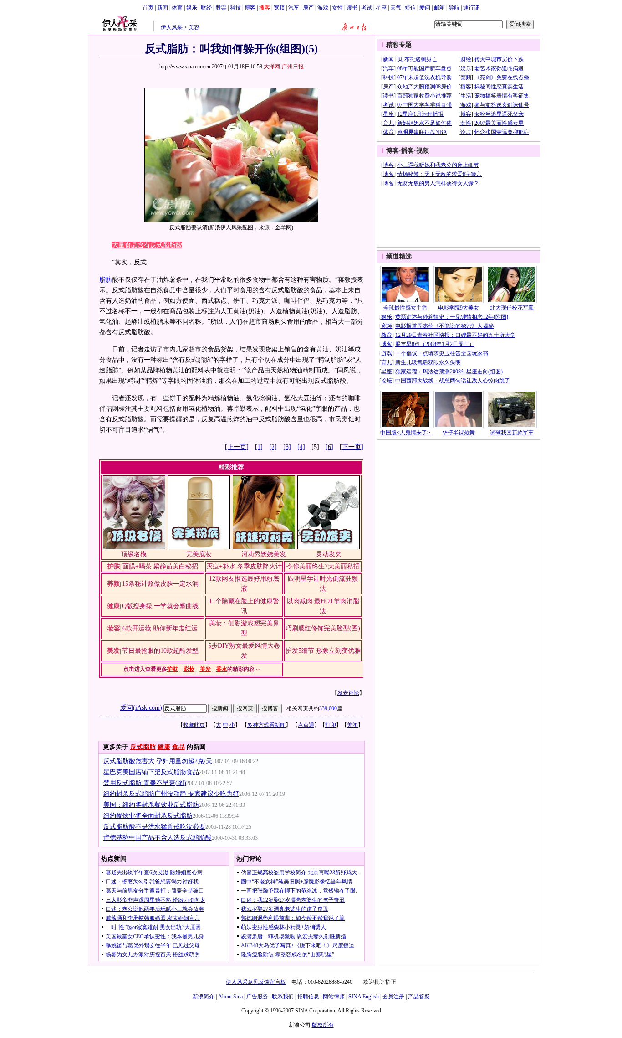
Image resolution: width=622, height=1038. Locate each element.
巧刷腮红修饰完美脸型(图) (323, 628)
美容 (194, 27)
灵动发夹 (329, 554)
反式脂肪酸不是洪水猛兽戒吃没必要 (154, 826)
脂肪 (105, 279)
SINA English (363, 996)
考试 (366, 8)
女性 (337, 8)
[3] (287, 447)
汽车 (293, 8)
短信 (410, 8)
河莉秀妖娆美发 (263, 554)
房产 (308, 8)
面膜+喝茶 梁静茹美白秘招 (160, 566)
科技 (235, 8)
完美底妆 (199, 554)
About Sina (230, 996)
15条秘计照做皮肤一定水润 (160, 583)
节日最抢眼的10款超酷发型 (160, 650)
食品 (178, 747)
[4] (301, 447)
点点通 (306, 725)
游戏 (322, 8)
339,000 (328, 708)
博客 (250, 8)
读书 (352, 8)
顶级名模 (134, 554)
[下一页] (351, 447)
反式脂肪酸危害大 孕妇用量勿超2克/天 (157, 761)
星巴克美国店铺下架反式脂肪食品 (151, 772)
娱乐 (191, 8)
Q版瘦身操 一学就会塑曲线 (160, 606)
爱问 (424, 8)
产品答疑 (419, 996)
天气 (395, 8)
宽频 (279, 8)
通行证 (471, 8)
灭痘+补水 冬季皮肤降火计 (244, 566)
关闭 (352, 725)
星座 (381, 8)
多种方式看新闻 (266, 725)
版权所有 (323, 1025)
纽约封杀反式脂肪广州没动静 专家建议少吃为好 (171, 793)
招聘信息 (308, 996)
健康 (164, 747)
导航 (454, 8)
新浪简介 (203, 996)
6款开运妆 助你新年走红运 (160, 628)
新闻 (162, 8)
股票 (220, 8)
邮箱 (439, 8)
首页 (148, 8)
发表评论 (348, 693)
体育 (177, 8)
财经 (206, 8)
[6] (329, 447)
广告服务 (257, 996)
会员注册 (393, 996)
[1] (259, 447)
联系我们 (283, 996)
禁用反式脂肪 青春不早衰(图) (144, 783)
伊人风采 (172, 27)
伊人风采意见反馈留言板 (256, 982)
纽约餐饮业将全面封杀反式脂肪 (148, 815)
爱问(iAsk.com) (141, 707)
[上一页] (237, 447)
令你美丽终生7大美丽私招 (323, 566)
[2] (273, 447)
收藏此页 (194, 725)
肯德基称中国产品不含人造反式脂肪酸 (157, 837)
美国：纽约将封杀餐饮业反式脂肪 (151, 804)
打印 (330, 725)
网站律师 (334, 996)
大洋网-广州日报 (284, 66)
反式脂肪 (143, 747)
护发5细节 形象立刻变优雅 (323, 650)
